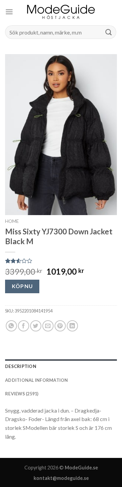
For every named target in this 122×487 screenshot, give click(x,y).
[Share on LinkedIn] (72, 325)
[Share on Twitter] (35, 325)
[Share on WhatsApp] (11, 325)
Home (12, 221)
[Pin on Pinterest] (60, 325)
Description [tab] (20, 366)
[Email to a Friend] (48, 325)
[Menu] (9, 11)
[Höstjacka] (61, 12)
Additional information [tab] (36, 380)
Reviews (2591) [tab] (22, 393)
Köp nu (22, 286)
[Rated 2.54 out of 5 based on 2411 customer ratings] (61, 260)
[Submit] (109, 32)
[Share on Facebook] (23, 325)
